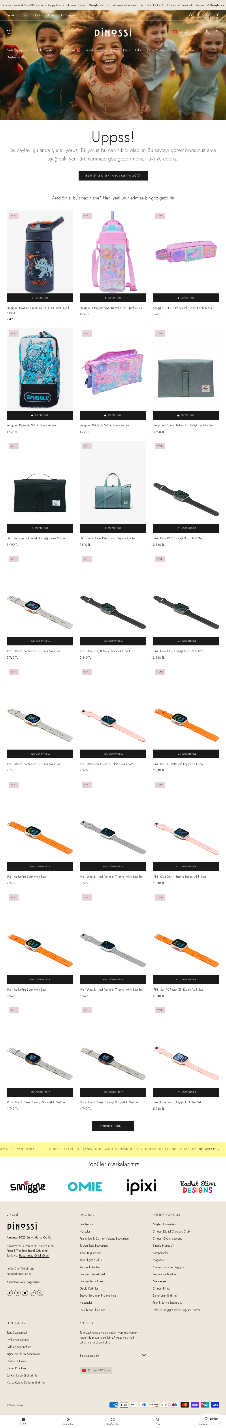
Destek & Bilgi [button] (17, 57)
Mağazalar (188, 50)
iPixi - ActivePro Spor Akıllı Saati (26, 876)
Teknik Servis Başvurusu (167, 1303)
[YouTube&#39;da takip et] (204, 15)
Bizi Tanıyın (86, 1224)
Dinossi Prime (161, 1288)
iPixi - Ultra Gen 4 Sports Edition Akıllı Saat (106, 764)
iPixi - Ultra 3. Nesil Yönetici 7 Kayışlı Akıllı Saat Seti (111, 876)
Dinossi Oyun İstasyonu (167, 1238)
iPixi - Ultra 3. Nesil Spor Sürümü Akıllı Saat (33, 651)
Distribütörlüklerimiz (92, 1310)
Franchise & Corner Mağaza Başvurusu (104, 1238)
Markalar (37, 50)
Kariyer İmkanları (90, 1267)
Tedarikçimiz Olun (91, 1260)
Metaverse (159, 1281)
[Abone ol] (144, 1355)
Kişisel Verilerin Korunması (23, 1354)
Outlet (172, 50)
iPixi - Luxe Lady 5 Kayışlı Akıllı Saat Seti (177, 1102)
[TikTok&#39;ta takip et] (210, 15)
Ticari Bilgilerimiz (90, 1253)
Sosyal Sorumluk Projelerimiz (98, 1295)
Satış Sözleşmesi (17, 1332)
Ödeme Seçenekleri (19, 1347)
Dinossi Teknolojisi (91, 1281)
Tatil (50, 50)
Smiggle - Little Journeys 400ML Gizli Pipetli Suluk (111, 308)
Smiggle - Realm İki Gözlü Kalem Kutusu (31, 425)
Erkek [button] (139, 50)
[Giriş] (207, 32)
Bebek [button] (89, 50)
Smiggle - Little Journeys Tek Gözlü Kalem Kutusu (183, 308)
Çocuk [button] (102, 50)
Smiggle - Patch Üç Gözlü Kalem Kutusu (104, 425)
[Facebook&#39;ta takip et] (191, 15)
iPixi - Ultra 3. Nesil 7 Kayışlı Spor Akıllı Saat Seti (36, 1102)
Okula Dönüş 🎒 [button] (68, 50)
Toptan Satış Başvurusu (94, 1245)
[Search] (9, 32)
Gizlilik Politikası (16, 1361)
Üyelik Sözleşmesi (18, 1340)
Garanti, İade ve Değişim (168, 1267)
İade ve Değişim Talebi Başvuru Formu (177, 1310)
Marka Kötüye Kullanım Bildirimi (26, 1382)
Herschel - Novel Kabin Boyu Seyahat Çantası (108, 538)
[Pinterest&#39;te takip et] (217, 15)
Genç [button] (115, 50)
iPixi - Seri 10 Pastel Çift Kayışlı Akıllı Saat (178, 764)
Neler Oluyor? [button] (17, 50)
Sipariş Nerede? (163, 1245)
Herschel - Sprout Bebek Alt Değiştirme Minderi (183, 425)
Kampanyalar (160, 1253)
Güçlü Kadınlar (89, 1288)
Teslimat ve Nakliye (164, 1274)
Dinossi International (92, 1274)
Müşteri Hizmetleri (164, 1224)
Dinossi (20, 1405)
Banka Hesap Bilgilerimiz (22, 1375)
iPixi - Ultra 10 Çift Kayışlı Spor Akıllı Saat (178, 538)
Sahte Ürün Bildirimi (165, 1295)
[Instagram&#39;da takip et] (198, 15)
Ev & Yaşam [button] (155, 50)
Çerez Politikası (16, 1368)
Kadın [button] (127, 50)
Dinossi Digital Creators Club (171, 1231)
